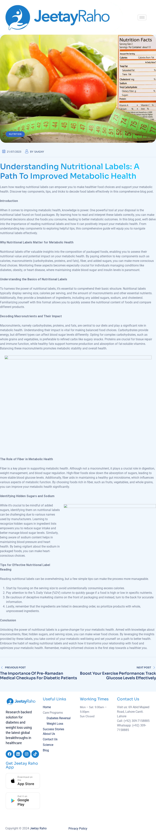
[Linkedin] (18, 754)
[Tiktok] (35, 754)
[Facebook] (9, 754)
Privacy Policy (77, 828)
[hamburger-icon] (142, 17)
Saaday (39, 151)
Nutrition (15, 134)
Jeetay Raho (38, 828)
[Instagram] (26, 754)
